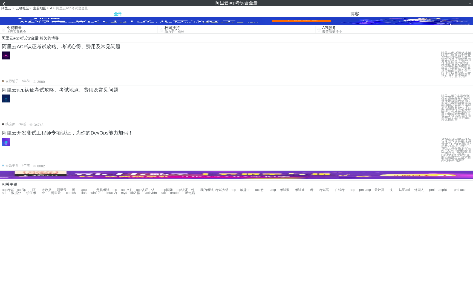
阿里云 (6, 8)
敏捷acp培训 (247, 189)
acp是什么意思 (354, 189)
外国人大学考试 (421, 189)
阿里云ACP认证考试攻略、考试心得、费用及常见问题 (61, 46)
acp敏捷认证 (262, 189)
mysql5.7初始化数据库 (125, 193)
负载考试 (102, 189)
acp (84, 189)
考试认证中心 (314, 189)
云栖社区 (22, 8)
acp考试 (8, 189)
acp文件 (127, 189)
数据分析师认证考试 (18, 193)
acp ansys (275, 189)
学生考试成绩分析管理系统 (33, 193)
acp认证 (142, 189)
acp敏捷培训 (235, 189)
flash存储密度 (86, 193)
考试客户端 (326, 189)
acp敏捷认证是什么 (446, 189)
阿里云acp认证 (37, 189)
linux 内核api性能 (113, 193)
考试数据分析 (287, 189)
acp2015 (116, 189)
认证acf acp (406, 189)
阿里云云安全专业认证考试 (64, 189)
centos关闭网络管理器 (73, 193)
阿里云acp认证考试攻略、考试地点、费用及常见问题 (60, 90)
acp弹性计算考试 (24, 189)
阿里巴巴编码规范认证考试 (76, 189)
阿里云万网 (58, 193)
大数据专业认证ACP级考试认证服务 (49, 189)
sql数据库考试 (6, 193)
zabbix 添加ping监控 (165, 193)
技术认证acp (394, 189)
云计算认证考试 (382, 189)
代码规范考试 (195, 189)
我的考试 (207, 189)
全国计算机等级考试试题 (46, 193)
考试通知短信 (302, 189)
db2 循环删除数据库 (137, 193)
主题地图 (39, 8)
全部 (118, 14)
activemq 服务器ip (152, 193)
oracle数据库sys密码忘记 (177, 193)
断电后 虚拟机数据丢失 (192, 193)
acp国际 (167, 189)
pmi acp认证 (366, 189)
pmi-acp (434, 189)
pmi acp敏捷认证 (461, 189)
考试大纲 (222, 189)
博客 (354, 14)
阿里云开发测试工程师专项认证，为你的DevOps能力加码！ (67, 133)
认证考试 (156, 189)
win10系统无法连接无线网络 (98, 193)
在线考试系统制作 (342, 189)
